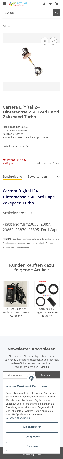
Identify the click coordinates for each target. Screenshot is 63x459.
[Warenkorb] (57, 3)
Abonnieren (47, 375)
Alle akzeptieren (32, 426)
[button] (44, 3)
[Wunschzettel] (50, 3)
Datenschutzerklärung (16, 359)
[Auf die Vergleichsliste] (44, 41)
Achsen (19, 133)
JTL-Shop (37, 454)
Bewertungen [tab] (37, 176)
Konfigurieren (32, 436)
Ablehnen (32, 446)
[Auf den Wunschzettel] (53, 41)
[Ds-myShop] (18, 4)
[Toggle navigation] (4, 2)
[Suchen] (56, 12)
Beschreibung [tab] (12, 176)
